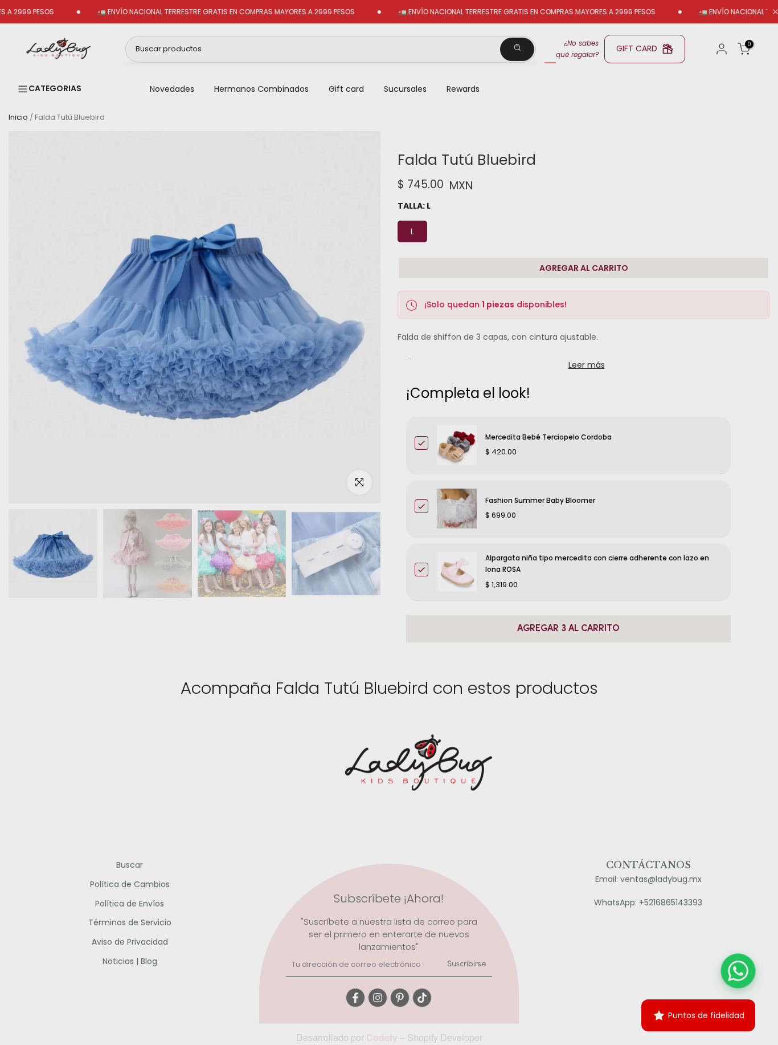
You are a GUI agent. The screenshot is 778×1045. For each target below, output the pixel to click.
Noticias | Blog (130, 961)
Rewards (463, 89)
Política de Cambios (130, 884)
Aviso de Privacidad (130, 942)
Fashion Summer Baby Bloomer (540, 500)
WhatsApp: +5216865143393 (648, 902)
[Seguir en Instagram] (377, 997)
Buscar (129, 865)
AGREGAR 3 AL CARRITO (568, 628)
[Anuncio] (199, 12)
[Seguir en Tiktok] (422, 997)
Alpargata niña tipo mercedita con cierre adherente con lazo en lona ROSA (597, 563)
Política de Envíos (129, 903)
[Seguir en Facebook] (355, 997)
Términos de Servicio (129, 922)
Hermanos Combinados (261, 89)
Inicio (18, 117)
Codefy (383, 1037)
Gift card (346, 89)
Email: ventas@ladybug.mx (648, 879)
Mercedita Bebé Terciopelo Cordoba (548, 437)
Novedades (172, 89)
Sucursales (405, 89)
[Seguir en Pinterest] (400, 997)
